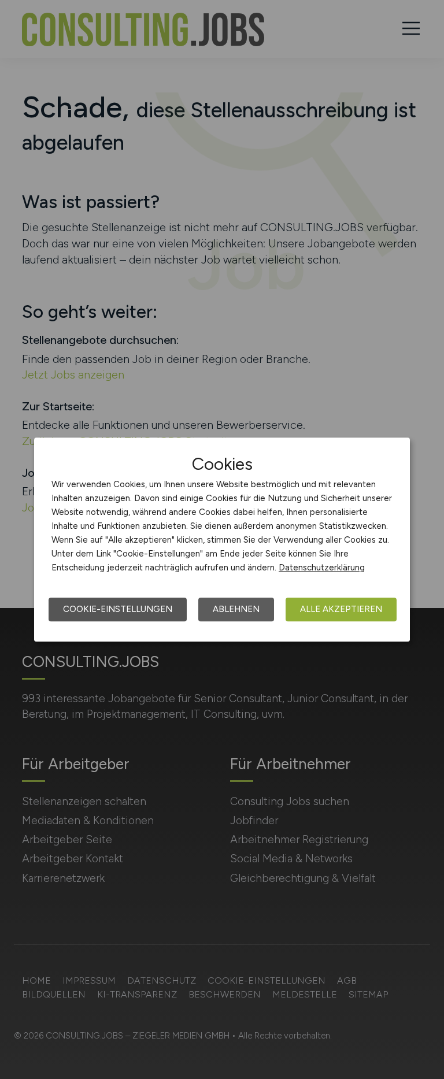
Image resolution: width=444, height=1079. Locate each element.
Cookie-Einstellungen (117, 609)
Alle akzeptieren (341, 609)
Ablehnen (236, 609)
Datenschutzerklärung (322, 567)
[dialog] (222, 539)
